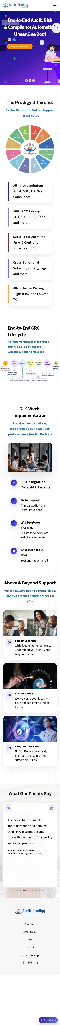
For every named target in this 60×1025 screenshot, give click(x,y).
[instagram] (30, 962)
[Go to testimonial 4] (29, 890)
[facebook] (23, 962)
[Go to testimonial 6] (36, 890)
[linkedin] (36, 962)
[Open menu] (54, 5)
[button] (48, 1020)
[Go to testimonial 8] (43, 890)
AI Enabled (10, 22)
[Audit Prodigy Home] (15, 5)
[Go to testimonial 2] (20, 890)
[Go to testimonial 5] (33, 890)
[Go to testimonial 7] (40, 890)
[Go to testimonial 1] (17, 890)
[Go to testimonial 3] (25, 890)
